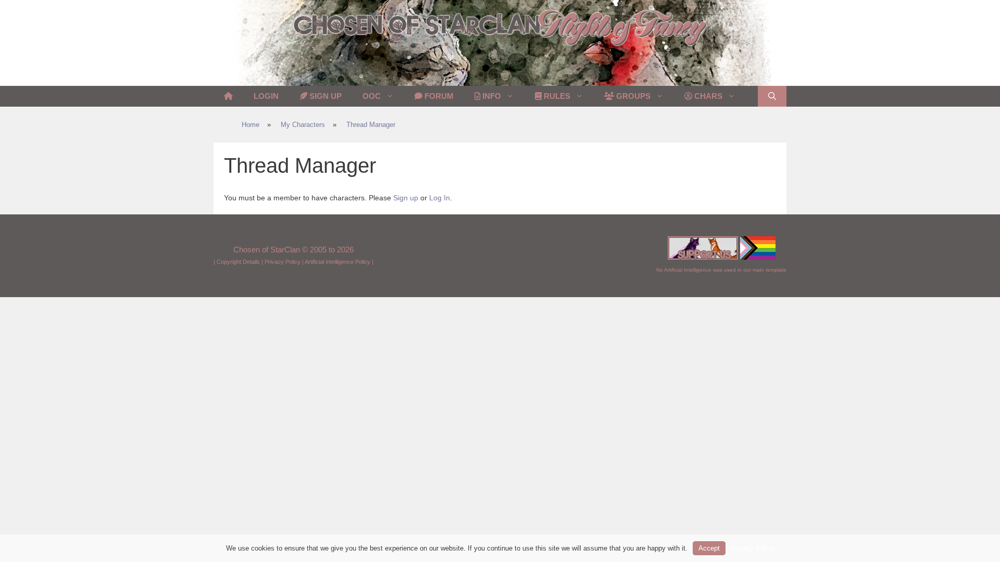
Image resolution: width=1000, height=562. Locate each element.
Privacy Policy (283, 262)
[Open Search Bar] (772, 96)
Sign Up (324, 96)
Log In (439, 198)
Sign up (405, 198)
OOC (371, 96)
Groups (632, 96)
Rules (556, 96)
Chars (707, 96)
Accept (709, 548)
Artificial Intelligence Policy (337, 262)
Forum (438, 96)
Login (266, 96)
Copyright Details (238, 262)
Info (490, 96)
